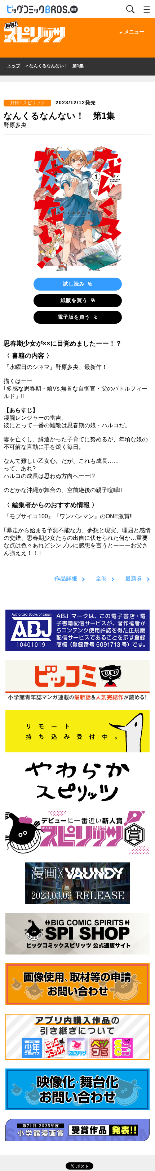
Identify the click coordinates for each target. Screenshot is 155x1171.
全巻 (101, 578)
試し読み (75, 284)
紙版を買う (75, 300)
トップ (13, 65)
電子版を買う (75, 317)
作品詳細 (66, 578)
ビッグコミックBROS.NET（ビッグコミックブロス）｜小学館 (43, 9)
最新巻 (133, 578)
